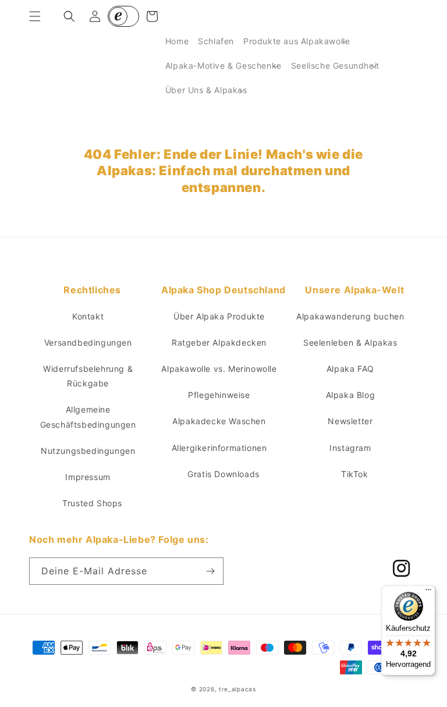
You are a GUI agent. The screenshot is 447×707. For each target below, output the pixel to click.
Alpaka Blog (350, 395)
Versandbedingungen (88, 342)
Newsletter (350, 421)
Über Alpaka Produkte (219, 316)
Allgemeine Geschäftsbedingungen (88, 416)
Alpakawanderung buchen (350, 316)
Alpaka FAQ (350, 369)
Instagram (350, 448)
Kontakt (88, 316)
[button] (35, 16)
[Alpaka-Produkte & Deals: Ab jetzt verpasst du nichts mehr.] (210, 571)
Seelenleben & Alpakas (350, 342)
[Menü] (428, 592)
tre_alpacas (237, 688)
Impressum (87, 477)
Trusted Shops (92, 503)
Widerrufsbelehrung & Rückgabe (88, 376)
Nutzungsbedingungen (88, 451)
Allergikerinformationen (219, 448)
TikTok (354, 474)
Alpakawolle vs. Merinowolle (218, 369)
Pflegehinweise (219, 395)
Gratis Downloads (223, 474)
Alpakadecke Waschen (218, 421)
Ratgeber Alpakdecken (219, 342)
